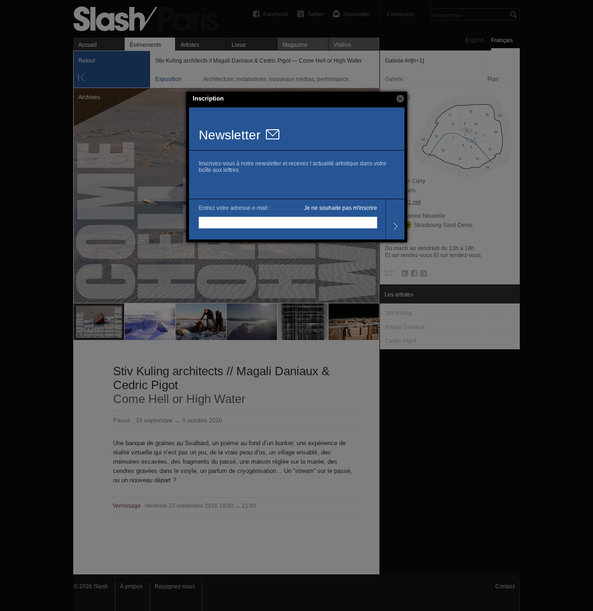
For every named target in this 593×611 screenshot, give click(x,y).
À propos (131, 586)
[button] (400, 98)
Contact (505, 586)
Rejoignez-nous (175, 586)
